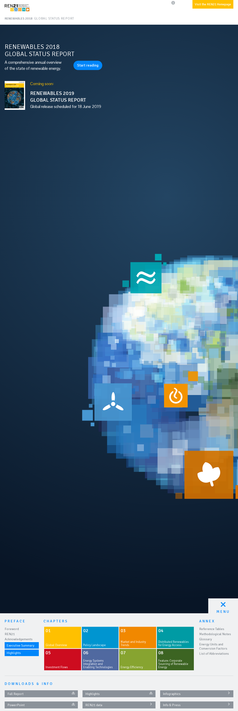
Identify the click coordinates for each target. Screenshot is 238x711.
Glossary (205, 639)
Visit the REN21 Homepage (213, 4)
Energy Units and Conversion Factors (213, 646)
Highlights (14, 653)
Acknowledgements (19, 639)
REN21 (10, 634)
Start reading (88, 65)
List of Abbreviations (214, 653)
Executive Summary (20, 645)
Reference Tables (211, 629)
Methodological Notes (215, 634)
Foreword (12, 629)
